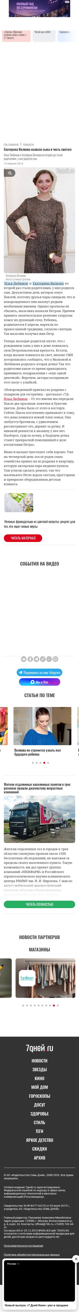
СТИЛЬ (39, 1122)
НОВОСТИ (40, 1060)
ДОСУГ (39, 1104)
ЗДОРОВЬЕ (39, 1113)
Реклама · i (13, 1264)
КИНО (39, 1078)
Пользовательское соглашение (23, 1245)
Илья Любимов (16, 283)
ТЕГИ (39, 1131)
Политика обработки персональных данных (32, 1254)
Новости (28, 144)
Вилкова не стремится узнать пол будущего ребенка (35, 752)
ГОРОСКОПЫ (39, 1095)
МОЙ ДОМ (39, 1087)
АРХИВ (39, 1157)
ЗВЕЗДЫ (39, 1069)
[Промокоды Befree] (39, 978)
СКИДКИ (39, 1148)
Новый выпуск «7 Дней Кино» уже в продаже (36, 1305)
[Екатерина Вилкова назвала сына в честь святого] (43, 659)
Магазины (39, 949)
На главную (11, 144)
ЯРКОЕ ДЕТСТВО (39, 1139)
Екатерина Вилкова (48, 283)
